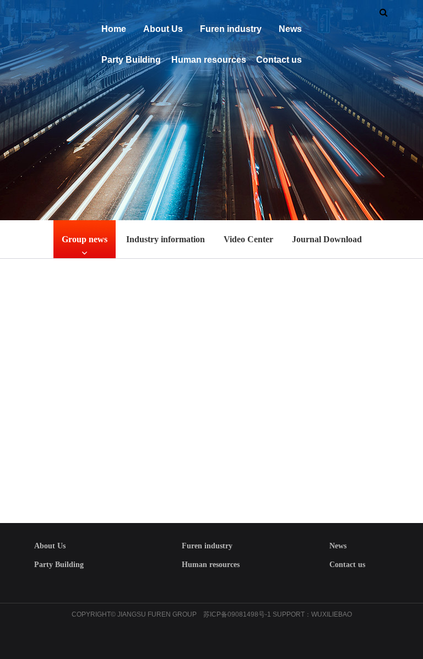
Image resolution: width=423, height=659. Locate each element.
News (290, 29)
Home (113, 29)
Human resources (208, 59)
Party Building (131, 59)
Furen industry (231, 29)
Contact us (279, 59)
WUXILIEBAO (331, 614)
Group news (84, 239)
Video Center (248, 239)
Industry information (165, 239)
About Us (163, 29)
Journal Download (327, 239)
